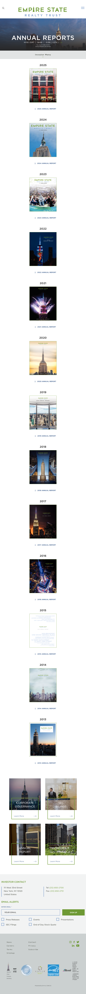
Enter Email (6, 907)
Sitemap (11, 953)
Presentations (67, 920)
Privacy (32, 946)
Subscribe (33, 949)
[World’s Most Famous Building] (8, 970)
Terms (9, 949)
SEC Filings (11, 925)
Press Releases (12, 920)
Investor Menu (43, 55)
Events (36, 920)
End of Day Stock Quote (44, 925)
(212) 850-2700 (56, 888)
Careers (10, 946)
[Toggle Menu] (82, 8)
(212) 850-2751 (57, 891)
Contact (32, 942)
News (9, 942)
